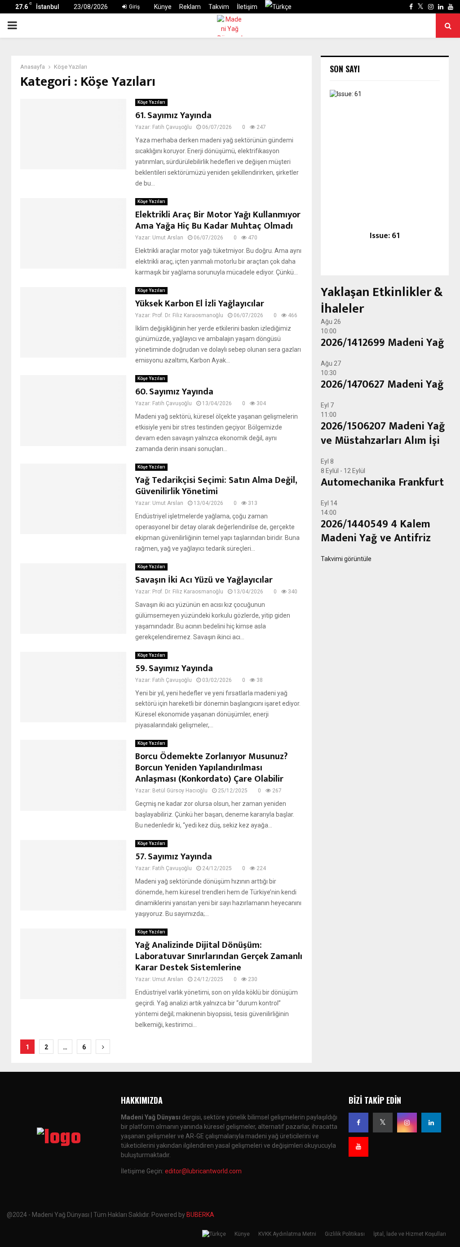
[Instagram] (407, 1122)
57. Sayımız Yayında (173, 856)
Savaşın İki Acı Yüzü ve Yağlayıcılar (204, 580)
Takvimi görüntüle (346, 558)
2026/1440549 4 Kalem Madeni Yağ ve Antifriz (376, 531)
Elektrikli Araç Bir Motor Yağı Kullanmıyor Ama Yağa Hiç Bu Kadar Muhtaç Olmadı (218, 220)
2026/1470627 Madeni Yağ (382, 385)
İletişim (247, 6)
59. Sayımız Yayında (174, 668)
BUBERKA (200, 1214)
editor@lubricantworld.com (203, 1171)
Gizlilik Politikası (345, 1234)
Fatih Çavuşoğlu (172, 127)
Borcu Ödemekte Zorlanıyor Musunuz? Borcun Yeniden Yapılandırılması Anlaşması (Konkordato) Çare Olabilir (211, 768)
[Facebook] (358, 1122)
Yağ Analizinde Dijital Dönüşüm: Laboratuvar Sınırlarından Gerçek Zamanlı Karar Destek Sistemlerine (218, 956)
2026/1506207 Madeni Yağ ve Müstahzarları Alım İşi (383, 433)
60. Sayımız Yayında (174, 391)
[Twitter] (383, 1122)
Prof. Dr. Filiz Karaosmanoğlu (187, 315)
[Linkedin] (431, 1122)
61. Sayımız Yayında (173, 115)
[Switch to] (278, 6)
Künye (163, 6)
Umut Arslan (167, 237)
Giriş (134, 7)
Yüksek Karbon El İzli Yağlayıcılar (199, 303)
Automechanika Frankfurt (382, 482)
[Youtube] (358, 1147)
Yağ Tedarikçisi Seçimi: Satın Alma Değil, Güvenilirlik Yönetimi (216, 486)
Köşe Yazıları (151, 102)
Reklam (190, 6)
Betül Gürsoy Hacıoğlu (180, 790)
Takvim (218, 6)
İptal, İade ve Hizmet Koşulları (409, 1234)
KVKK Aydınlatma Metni (287, 1234)
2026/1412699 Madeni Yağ (382, 343)
